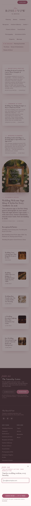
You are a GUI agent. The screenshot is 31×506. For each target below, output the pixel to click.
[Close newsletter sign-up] (28, 466)
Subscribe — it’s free (15, 496)
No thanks (4, 500)
